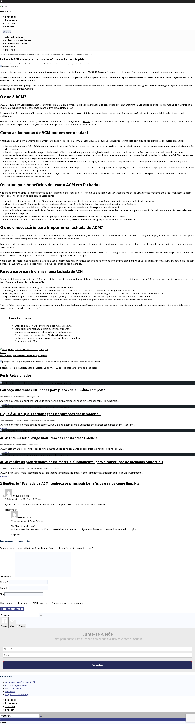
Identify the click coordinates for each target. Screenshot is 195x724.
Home (2, 64)
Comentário (7, 576)
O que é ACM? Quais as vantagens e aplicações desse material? (50, 413)
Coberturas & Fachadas (18, 40)
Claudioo (18, 495)
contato (179, 304)
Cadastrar (97, 665)
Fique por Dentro (48, 420)
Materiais (10, 49)
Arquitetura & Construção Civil (52, 55)
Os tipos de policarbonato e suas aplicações (23, 354)
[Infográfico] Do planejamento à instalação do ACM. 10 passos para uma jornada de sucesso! (49, 366)
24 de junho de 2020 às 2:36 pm (27, 520)
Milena (10, 55)
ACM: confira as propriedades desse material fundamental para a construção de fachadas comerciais (81, 461)
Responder (11, 509)
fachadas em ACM (37, 201)
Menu (7, 31)
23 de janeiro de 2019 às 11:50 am (23, 499)
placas (86, 121)
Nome (4, 581)
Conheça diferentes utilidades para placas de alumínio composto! (53, 390)
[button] (1, 1)
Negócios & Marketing (17, 694)
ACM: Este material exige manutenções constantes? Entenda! (49, 438)
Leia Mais (4, 404)
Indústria (10, 46)
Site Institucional (14, 37)
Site (2, 594)
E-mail (4, 588)
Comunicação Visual (16, 43)
